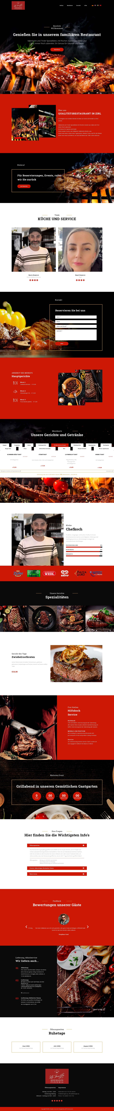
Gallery (61, 5)
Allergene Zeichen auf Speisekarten (11, 471)
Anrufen (74, 474)
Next (88, 926)
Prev (26, 926)
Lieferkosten (25, 993)
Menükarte (70, 5)
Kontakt (78, 5)
